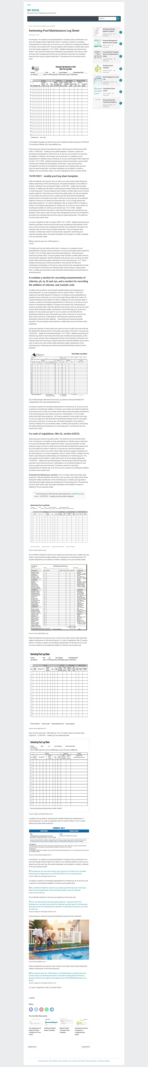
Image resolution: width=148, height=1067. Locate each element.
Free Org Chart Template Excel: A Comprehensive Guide (111, 54)
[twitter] (36, 1009)
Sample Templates (43, 1061)
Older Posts (86, 1047)
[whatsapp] (47, 1009)
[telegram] (52, 1009)
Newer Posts (32, 1047)
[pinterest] (41, 1009)
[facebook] (31, 1009)
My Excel (33, 10)
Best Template (81, 1061)
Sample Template (63, 1061)
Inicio (29, 5)
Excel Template (73, 1061)
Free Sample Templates (103, 1061)
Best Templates (53, 1061)
